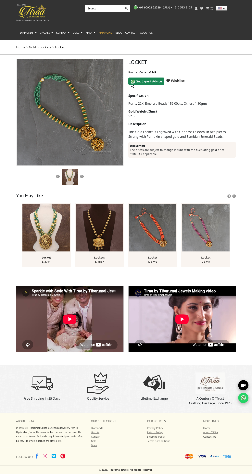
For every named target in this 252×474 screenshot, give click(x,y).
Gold (32, 47)
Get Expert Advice (148, 81)
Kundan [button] (61, 32)
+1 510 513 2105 (181, 7)
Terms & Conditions (158, 441)
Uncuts (95, 432)
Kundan (95, 436)
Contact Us (209, 436)
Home (20, 47)
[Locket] (70, 112)
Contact (131, 32)
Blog (119, 32)
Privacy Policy (155, 428)
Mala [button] (89, 32)
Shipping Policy (156, 436)
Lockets (45, 47)
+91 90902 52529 (150, 7)
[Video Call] (243, 385)
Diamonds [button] (27, 32)
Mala (94, 445)
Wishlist (177, 80)
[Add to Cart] (67, 205)
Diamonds (97, 428)
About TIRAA (210, 432)
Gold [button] (76, 32)
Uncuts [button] (45, 32)
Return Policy (155, 432)
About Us (146, 32)
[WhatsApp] (243, 398)
